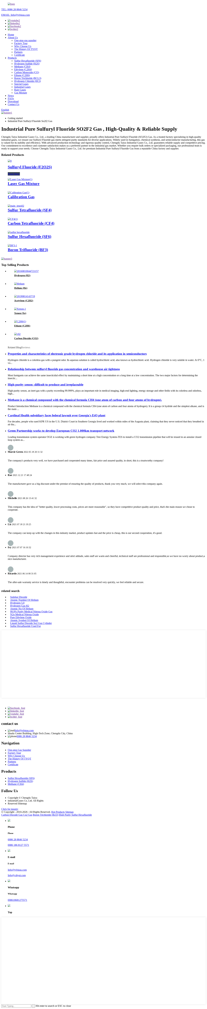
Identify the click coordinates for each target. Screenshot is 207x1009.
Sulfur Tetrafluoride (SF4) (30, 210)
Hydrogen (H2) (22, 275)
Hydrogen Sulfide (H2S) (26, 63)
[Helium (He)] (19, 283)
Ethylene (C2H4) (23, 69)
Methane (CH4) (22, 66)
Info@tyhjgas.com (24, 730)
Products (12, 57)
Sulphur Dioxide (18, 597)
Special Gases (21, 84)
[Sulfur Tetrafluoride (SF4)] (16, 205)
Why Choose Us (22, 46)
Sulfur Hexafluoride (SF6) (27, 60)
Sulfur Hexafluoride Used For (25, 626)
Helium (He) (20, 288)
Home (11, 34)
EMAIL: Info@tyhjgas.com (15, 15)
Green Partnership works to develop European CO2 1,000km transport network (61, 430)
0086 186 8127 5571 (18, 845)
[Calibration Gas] (18, 192)
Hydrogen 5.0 (17, 602)
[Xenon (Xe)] (20, 309)
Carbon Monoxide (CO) (26, 72)
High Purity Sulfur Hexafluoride (75, 814)
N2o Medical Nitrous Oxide (24, 614)
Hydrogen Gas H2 (19, 605)
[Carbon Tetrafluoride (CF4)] (13, 219)
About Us (13, 37)
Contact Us (13, 104)
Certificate (19, 55)
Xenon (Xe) (20, 313)
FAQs (11, 98)
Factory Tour (20, 43)
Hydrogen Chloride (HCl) (27, 81)
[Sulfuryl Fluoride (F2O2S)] (10, 161)
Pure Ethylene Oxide (21, 617)
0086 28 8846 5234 (27, 736)
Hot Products (58, 812)
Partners (18, 52)
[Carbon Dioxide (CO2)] (17, 334)
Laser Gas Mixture (23, 184)
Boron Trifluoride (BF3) (28, 250)
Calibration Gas (21, 197)
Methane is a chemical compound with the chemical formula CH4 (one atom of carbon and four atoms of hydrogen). (85, 400)
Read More (14, 173)
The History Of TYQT (26, 49)
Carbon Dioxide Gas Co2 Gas (16, 814)
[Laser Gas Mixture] (20, 179)
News (11, 95)
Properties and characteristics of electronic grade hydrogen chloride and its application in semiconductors (77, 353)
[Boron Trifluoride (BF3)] (12, 245)
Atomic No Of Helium (21, 608)
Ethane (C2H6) (22, 75)
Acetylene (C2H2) (23, 300)
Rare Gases (20, 89)
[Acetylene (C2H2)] (24, 296)
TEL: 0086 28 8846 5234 (14, 9)
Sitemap (69, 812)
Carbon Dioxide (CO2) (26, 338)
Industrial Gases (22, 87)
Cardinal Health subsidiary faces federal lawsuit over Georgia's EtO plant (56, 415)
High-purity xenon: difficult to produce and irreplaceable (45, 384)
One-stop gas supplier (25, 40)
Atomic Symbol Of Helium (24, 620)
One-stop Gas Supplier (19, 750)
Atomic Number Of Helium (24, 600)
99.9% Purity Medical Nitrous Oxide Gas (31, 611)
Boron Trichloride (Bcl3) (45, 814)
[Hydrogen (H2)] (26, 271)
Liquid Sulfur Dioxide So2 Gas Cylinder (31, 623)
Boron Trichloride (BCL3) (27, 78)
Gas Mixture (20, 92)
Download (13, 101)
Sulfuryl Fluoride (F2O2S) (30, 167)
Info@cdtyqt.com (17, 875)
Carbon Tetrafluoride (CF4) (31, 223)
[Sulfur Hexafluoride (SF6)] (19, 232)
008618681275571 (17, 900)
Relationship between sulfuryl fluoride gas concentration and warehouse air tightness (64, 369)
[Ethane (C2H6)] (20, 321)
